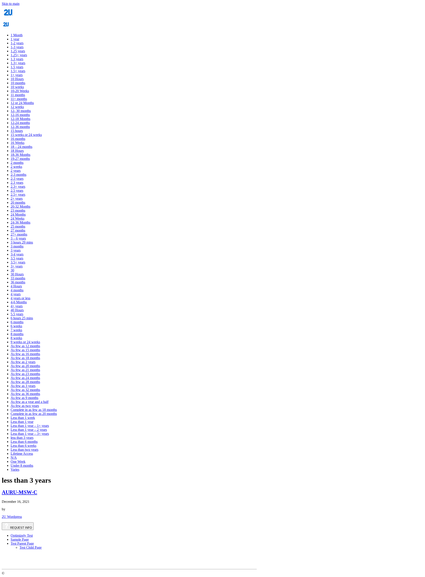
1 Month (17, 35)
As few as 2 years (23, 362)
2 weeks (16, 166)
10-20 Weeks (20, 91)
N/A (14, 457)
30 (12, 270)
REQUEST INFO (20, 527)
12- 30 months (21, 111)
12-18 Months (20, 119)
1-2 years (17, 43)
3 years (16, 250)
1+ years (17, 75)
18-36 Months (20, 155)
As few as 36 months (25, 394)
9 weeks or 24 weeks (25, 342)
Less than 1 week (23, 418)
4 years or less (20, 298)
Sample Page (20, 539)
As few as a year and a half (29, 402)
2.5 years (17, 190)
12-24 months (20, 123)
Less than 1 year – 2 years (29, 430)
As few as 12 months (25, 346)
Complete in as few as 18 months (34, 410)
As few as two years (25, 406)
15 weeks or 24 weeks (26, 135)
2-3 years (17, 178)
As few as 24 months (25, 378)
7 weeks (16, 330)
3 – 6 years (18, 238)
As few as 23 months (25, 374)
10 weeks (17, 87)
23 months (18, 210)
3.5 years (17, 258)
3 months (17, 246)
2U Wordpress (12, 517)
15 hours (17, 131)
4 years (16, 294)
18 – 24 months (21, 147)
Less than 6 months (24, 441)
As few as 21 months (25, 370)
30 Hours (17, 274)
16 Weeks (17, 143)
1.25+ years (19, 55)
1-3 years (17, 47)
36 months (18, 282)
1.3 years (17, 59)
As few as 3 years (23, 386)
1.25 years (18, 51)
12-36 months (20, 127)
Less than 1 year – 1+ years (30, 426)
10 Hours (17, 79)
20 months (18, 202)
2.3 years (17, 182)
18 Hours (17, 151)
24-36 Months (20, 222)
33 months (18, 278)
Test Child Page (30, 547)
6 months (17, 322)
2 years (16, 170)
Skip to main (10, 4)
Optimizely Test (22, 535)
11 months (18, 95)
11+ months (19, 99)
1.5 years (17, 67)
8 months (17, 334)
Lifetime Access (22, 453)
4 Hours (16, 286)
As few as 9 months (24, 398)
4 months (17, 290)
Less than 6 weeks (23, 445)
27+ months (19, 234)
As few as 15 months (25, 350)
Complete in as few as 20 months (34, 414)
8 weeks (16, 338)
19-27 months (20, 159)
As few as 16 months (25, 354)
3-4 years (17, 254)
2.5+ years (18, 194)
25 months (18, 226)
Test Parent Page (22, 543)
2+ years (17, 198)
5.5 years (17, 314)
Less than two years (24, 449)
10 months (18, 83)
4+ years (17, 306)
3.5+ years (18, 262)
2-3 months (18, 174)
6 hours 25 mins (22, 318)
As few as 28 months (25, 382)
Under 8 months (22, 465)
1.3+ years (18, 63)
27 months (18, 230)
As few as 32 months (25, 390)
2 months (17, 163)
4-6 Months (19, 302)
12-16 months (20, 115)
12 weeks (17, 107)
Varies (15, 469)
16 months (18, 139)
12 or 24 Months (22, 103)
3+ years (17, 266)
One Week (18, 461)
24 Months (18, 214)
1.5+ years (18, 71)
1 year (15, 39)
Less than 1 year (22, 422)
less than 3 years (22, 438)
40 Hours (17, 310)
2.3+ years (18, 186)
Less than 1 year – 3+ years (30, 434)
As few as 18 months (25, 358)
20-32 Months (20, 206)
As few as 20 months (25, 366)
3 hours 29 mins (22, 242)
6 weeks (16, 326)
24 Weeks (17, 218)
